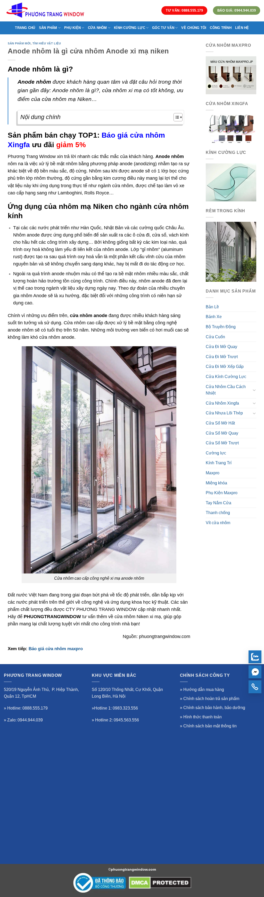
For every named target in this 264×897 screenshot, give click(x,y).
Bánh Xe (214, 316)
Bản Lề (212, 307)
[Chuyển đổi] (254, 390)
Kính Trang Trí (219, 463)
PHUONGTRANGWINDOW (52, 616)
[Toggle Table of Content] (175, 117)
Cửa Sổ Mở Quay (222, 433)
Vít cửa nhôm (218, 523)
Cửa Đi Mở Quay (221, 346)
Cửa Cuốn (215, 337)
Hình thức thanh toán (202, 717)
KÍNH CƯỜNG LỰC (129, 28)
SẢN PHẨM (48, 28)
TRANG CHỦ (25, 28)
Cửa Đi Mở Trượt (222, 357)
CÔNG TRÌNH (221, 28)
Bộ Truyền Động (221, 327)
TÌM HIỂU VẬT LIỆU (46, 43)
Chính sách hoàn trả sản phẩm (211, 698)
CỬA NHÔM (97, 28)
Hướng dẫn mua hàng (203, 689)
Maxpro (212, 473)
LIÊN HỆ (242, 28)
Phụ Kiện (72, 28)
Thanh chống (218, 512)
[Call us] (255, 686)
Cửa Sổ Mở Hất (220, 423)
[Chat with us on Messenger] (255, 671)
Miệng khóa (216, 483)
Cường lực (216, 453)
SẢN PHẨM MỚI (19, 43)
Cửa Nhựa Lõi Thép (224, 413)
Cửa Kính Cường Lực (226, 376)
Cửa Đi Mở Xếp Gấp (225, 366)
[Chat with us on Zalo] (255, 656)
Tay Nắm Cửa (218, 503)
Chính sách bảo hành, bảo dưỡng (214, 707)
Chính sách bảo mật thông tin (210, 726)
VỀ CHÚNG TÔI (193, 28)
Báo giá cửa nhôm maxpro (56, 648)
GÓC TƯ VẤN (163, 28)
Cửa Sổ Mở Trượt (222, 443)
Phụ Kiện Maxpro (221, 493)
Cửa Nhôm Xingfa (222, 403)
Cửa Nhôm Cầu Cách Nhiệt (226, 390)
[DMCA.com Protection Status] (160, 883)
